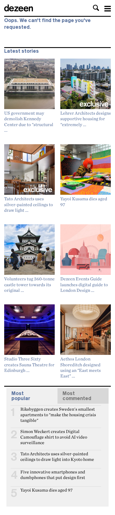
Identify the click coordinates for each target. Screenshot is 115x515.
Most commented (77, 396)
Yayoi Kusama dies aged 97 (46, 490)
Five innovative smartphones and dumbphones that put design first (52, 474)
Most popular (20, 396)
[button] (96, 8)
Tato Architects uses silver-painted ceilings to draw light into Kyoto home (57, 456)
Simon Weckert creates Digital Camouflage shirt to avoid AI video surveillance (53, 434)
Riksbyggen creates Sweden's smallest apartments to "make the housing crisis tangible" (58, 411)
